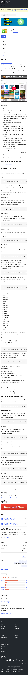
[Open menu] (26, 2)
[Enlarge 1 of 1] (25, 505)
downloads (24, 566)
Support (3, 635)
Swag (17, 640)
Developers (4, 637)
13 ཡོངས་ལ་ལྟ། (24, 557)
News (2, 624)
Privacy (3, 628)
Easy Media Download (6, 63)
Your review (4, 592)
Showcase (17, 621)
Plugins (16, 626)
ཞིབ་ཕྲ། (4, 41)
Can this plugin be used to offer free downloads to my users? (8, 519)
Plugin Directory (4, 5)
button (21, 560)
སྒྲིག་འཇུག (4, 48)
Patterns (17, 628)
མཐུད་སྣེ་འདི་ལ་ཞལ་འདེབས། (6, 613)
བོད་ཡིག (5, 657)
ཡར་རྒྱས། (4, 52)
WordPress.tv (5, 640)
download (24, 563)
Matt (3, 646)
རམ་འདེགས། (5, 55)
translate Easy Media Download (9, 497)
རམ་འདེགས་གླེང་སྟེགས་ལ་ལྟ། (6, 601)
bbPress (4, 648)
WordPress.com (5, 644)
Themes (16, 624)
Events (16, 635)
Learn (2, 633)
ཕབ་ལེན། (3, 36)
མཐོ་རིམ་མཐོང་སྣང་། (4, 569)
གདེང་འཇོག (5, 45)
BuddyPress (4, 651)
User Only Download (8, 164)
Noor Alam (15, 32)
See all (25, 592)
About (2, 621)
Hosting (3, 626)
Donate (17, 637)
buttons (24, 560)
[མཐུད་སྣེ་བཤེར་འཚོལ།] (15, 15)
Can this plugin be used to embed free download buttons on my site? (9, 524)
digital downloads (17, 563)
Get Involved (18, 633)
